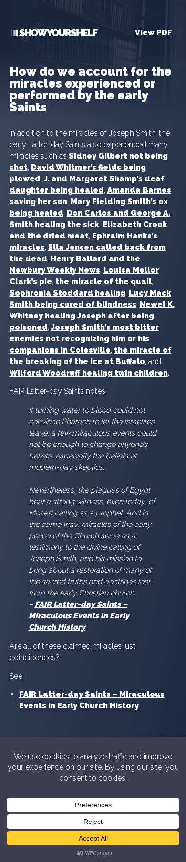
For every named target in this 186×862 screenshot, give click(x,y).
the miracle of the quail (103, 281)
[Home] (54, 34)
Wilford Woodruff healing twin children (89, 372)
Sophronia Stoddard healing (67, 292)
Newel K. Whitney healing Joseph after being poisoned (92, 316)
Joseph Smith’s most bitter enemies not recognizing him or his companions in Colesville (84, 339)
